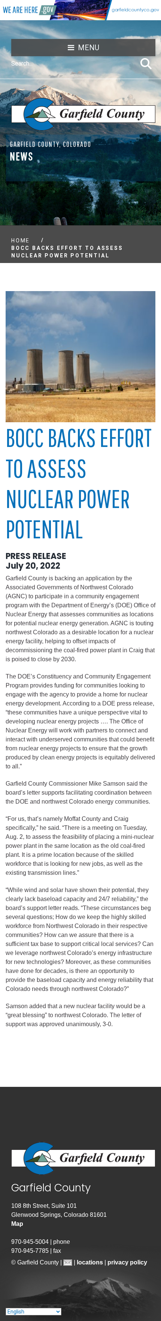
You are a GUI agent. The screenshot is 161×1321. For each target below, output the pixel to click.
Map (17, 1224)
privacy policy (127, 1262)
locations (90, 1262)
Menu (88, 47)
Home (20, 241)
